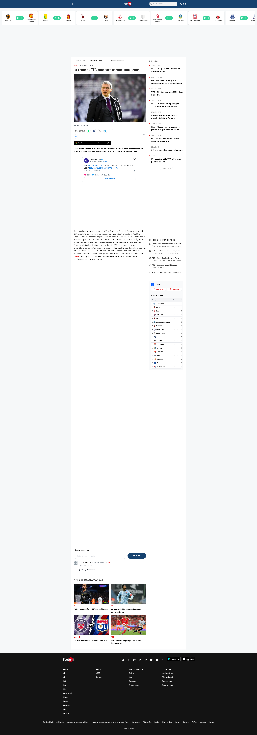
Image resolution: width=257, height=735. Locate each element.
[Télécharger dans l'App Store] (188, 659)
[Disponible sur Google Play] (174, 659)
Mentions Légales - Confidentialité (53, 722)
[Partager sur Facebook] (94, 131)
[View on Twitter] (134, 160)
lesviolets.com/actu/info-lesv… (103, 168)
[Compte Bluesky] (157, 660)
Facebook (202, 722)
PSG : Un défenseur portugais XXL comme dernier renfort (165, 105)
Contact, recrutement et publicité (78, 722)
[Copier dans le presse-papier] (111, 131)
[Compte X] (123, 660)
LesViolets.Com (95, 165)
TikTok (194, 722)
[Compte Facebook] (129, 660)
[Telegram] (105, 131)
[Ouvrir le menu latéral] (72, 4)
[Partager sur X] (100, 131)
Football (156, 722)
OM (112, 606)
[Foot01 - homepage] (128, 4)
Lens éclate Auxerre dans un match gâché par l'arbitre (164, 116)
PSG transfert (147, 722)
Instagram (186, 722)
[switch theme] (180, 4)
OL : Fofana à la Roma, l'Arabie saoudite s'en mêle (165, 140)
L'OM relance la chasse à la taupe (167, 150)
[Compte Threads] (162, 660)
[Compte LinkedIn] (140, 660)
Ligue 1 (77, 256)
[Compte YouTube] (151, 660)
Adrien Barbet (83, 125)
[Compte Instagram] (134, 660)
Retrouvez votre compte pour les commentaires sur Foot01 (110, 722)
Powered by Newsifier (128, 728)
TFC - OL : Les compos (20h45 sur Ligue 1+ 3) (167, 93)
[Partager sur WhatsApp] (89, 131)
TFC (75, 66)
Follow (105, 162)
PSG (75, 606)
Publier (136, 556)
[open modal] (184, 4)
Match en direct (167, 722)
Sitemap (211, 722)
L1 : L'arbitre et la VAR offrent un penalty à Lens (166, 160)
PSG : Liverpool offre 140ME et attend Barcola (165, 70)
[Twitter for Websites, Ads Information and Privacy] (134, 170)
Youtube (177, 722)
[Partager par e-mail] (76, 136)
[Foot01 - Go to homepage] (69, 660)
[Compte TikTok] (145, 660)
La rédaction (136, 722)
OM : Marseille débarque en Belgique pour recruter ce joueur (166, 81)
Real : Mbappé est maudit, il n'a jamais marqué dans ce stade (166, 128)
